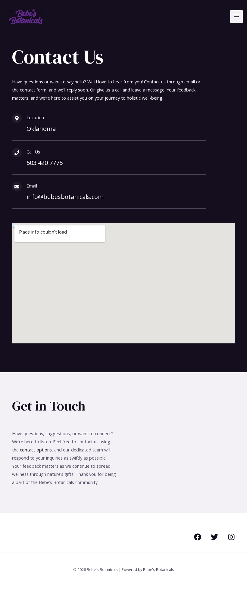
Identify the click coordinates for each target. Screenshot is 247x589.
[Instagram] (231, 537)
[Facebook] (197, 537)
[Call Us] (17, 152)
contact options (36, 450)
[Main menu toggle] (236, 16)
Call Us (33, 152)
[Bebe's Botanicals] (26, 17)
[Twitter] (214, 537)
